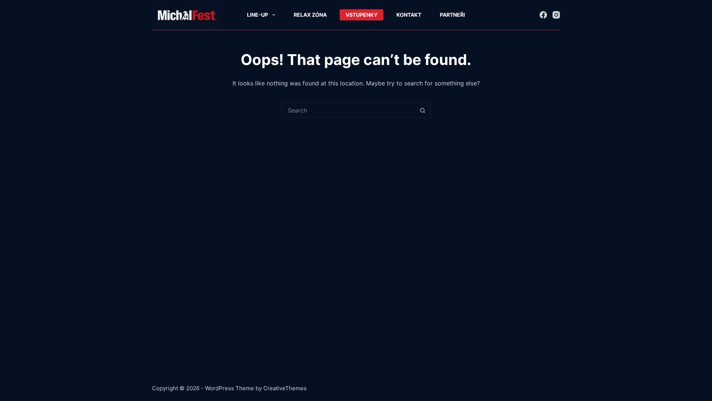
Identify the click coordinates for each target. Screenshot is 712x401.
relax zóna (310, 15)
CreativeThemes (285, 388)
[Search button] (422, 110)
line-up (257, 15)
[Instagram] (556, 15)
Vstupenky (362, 15)
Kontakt (408, 15)
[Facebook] (543, 15)
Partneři (452, 15)
